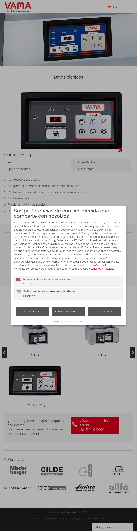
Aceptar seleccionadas (68, 311)
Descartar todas (32, 311)
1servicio (29, 296)
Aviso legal (78, 321)
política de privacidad (101, 268)
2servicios (30, 283)
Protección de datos (63, 321)
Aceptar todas (105, 311)
